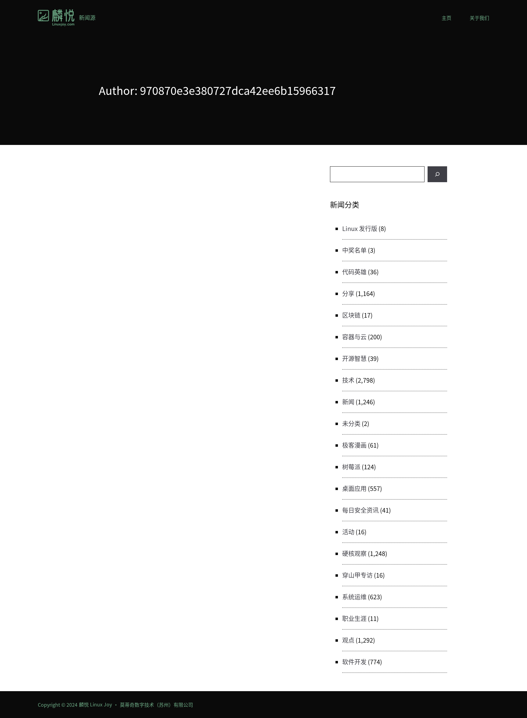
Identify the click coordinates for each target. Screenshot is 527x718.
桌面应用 (354, 488)
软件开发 (354, 661)
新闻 (348, 401)
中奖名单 (354, 250)
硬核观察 (354, 553)
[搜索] (437, 174)
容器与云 (354, 336)
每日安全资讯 (360, 510)
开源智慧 (354, 358)
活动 (348, 531)
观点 (348, 640)
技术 (348, 380)
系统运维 (354, 596)
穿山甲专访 (357, 575)
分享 (348, 293)
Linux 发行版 (359, 228)
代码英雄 (354, 271)
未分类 (351, 423)
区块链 (351, 315)
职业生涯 (354, 618)
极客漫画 (354, 445)
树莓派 (351, 466)
